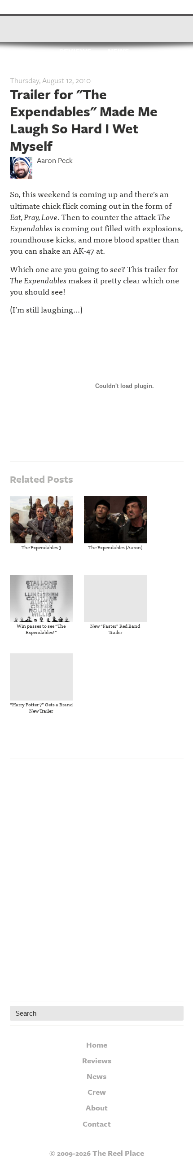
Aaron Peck (55, 160)
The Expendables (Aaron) (115, 547)
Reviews (75, 51)
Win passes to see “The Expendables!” (41, 628)
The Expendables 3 (41, 547)
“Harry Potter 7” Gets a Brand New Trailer (41, 707)
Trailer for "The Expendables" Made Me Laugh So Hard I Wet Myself (84, 119)
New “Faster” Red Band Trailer (115, 628)
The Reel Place (96, 24)
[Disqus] (97, 877)
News (118, 51)
